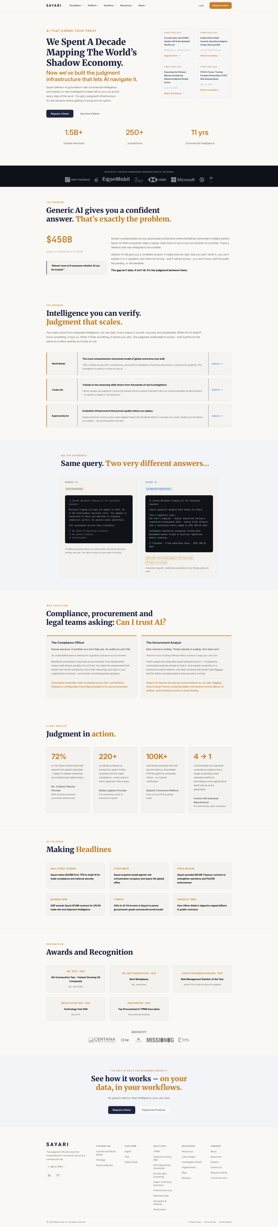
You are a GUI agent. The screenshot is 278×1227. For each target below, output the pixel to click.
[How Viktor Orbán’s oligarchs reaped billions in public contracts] (202, 905)
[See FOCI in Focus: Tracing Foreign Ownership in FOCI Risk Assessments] (217, 80)
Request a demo (221, 5)
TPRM (156, 1151)
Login (201, 5)
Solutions (108, 5)
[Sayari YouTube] (58, 1175)
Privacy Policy (195, 1222)
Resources (125, 5)
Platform (92, 5)
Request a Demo (60, 113)
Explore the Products (153, 1109)
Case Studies (188, 1156)
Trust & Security (218, 1178)
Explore (216, 363)
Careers (214, 1162)
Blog (184, 1172)
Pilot (127, 1156)
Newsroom (216, 1156)
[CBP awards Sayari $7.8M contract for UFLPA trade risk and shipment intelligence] (75, 905)
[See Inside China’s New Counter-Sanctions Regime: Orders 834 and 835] (217, 44)
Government (159, 1209)
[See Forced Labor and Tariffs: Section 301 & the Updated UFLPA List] (181, 44)
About (141, 5)
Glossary (186, 1178)
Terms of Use (210, 1222)
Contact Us (216, 1167)
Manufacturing (161, 1195)
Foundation (75, 5)
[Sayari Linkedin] (49, 1175)
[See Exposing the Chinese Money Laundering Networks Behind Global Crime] (181, 80)
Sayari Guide (131, 1162)
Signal (128, 1151)
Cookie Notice (225, 1222)
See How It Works (90, 113)
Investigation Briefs (192, 1162)
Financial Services (162, 1190)
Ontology (100, 1159)
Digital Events (189, 1167)
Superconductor (104, 1165)
